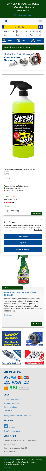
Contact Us (8, 411)
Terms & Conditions (23, 416)
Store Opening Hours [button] (23, 15)
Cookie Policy (38, 230)
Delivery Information (11, 403)
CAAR (18, 460)
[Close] (41, 219)
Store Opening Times (12, 431)
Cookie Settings (23, 236)
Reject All (23, 243)
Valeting (6, 47)
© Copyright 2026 (10, 460)
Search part (7, 467)
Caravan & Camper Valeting (21, 47)
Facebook (11, 427)
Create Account (15, 400)
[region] (23, 235)
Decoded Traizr (18, 464)
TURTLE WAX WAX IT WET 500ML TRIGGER (20, 293)
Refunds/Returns (10, 407)
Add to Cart (37, 213)
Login (6, 400)
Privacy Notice (9, 416)
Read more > (9, 315)
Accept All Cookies (22, 249)
